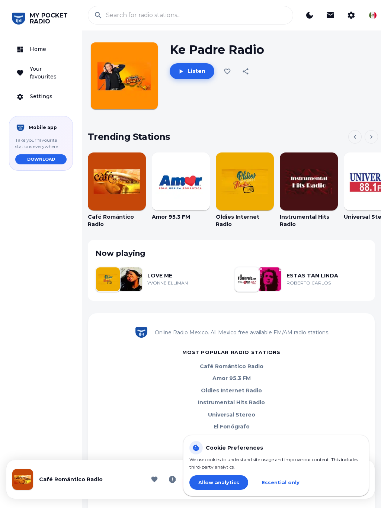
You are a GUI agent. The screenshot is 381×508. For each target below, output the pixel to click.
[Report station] (172, 479)
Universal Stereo (231, 414)
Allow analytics (218, 482)
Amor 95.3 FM (231, 378)
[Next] (371, 137)
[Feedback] (330, 15)
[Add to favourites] (227, 71)
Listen (196, 71)
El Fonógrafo (232, 426)
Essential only (281, 482)
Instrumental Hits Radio (231, 402)
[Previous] (355, 137)
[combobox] (373, 15)
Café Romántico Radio (231, 366)
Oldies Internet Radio (231, 390)
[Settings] (351, 15)
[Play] (117, 181)
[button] (41, 49)
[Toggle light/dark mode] (309, 15)
